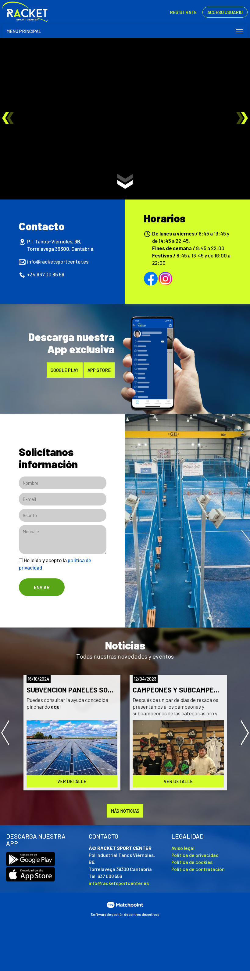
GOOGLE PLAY (65, 370)
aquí (55, 706)
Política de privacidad (195, 855)
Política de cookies (191, 862)
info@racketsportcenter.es (57, 261)
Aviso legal (183, 848)
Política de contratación (198, 869)
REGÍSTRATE (183, 12)
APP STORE (99, 370)
